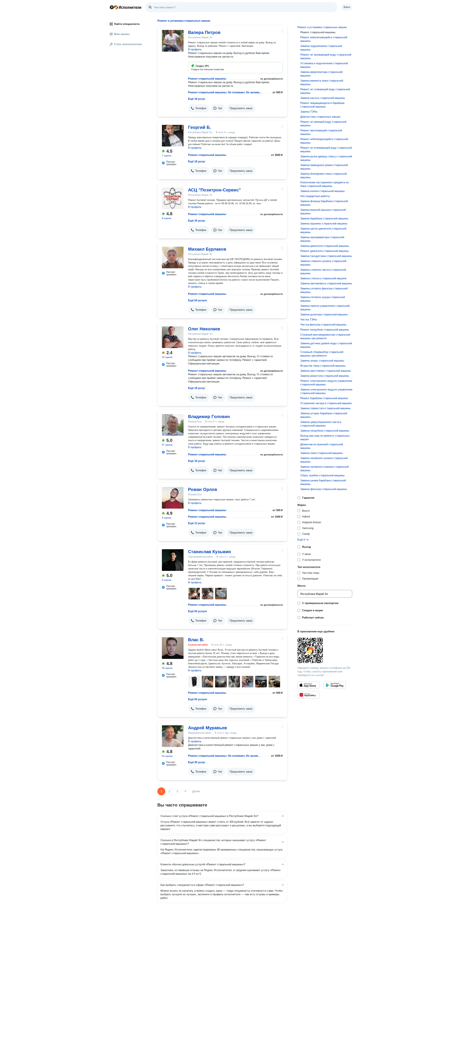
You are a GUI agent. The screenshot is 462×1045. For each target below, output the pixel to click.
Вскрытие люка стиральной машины (323, 365)
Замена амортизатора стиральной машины (321, 73)
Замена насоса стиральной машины (322, 97)
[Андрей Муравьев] (173, 736)
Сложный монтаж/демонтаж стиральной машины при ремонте (325, 336)
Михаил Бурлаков (207, 249)
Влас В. (196, 639)
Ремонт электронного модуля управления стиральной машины (326, 382)
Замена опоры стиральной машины (322, 360)
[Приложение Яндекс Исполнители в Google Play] (335, 685)
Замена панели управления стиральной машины (325, 307)
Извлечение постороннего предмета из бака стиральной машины (324, 184)
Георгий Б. (199, 127)
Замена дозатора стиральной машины (324, 314)
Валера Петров (204, 32)
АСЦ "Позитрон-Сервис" (214, 189)
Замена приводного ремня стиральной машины (324, 166)
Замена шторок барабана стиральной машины (323, 415)
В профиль (195, 49)
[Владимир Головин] (173, 425)
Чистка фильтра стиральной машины (323, 324)
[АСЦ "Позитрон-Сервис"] (173, 198)
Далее (196, 791)
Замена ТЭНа (308, 111)
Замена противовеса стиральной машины (326, 283)
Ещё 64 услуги (197, 300)
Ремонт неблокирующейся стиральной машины (324, 140)
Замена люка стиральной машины (321, 452)
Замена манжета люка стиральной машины (321, 82)
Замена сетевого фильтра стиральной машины (324, 290)
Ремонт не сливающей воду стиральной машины (325, 91)
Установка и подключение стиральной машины (324, 65)
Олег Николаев (204, 328)
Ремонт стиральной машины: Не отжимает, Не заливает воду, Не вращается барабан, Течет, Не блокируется (224, 755)
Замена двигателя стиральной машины (324, 245)
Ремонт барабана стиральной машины (324, 398)
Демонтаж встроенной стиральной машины (321, 446)
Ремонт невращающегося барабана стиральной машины (322, 104)
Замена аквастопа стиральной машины (324, 375)
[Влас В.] (173, 648)
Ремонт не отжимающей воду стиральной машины (326, 149)
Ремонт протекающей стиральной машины (321, 132)
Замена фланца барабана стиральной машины (324, 203)
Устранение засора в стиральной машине (326, 403)
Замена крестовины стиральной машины (325, 370)
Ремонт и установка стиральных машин (322, 27)
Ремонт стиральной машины (207, 78)
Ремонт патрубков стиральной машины (324, 329)
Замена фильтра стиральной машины (323, 489)
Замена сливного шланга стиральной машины (323, 262)
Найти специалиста (127, 23)
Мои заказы (122, 34)
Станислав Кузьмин (209, 551)
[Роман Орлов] (173, 498)
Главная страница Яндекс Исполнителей (125, 7)
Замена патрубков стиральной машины (324, 430)
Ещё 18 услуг (196, 98)
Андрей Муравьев (207, 727)
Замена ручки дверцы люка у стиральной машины (326, 158)
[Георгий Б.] (173, 136)
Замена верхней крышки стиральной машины (323, 211)
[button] (198, 108)
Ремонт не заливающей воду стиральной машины (325, 56)
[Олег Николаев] (173, 337)
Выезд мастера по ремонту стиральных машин (325, 437)
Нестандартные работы (315, 196)
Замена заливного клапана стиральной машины (324, 468)
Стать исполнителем (128, 44)
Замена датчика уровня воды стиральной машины (326, 345)
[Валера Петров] (173, 41)
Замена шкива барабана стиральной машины (323, 482)
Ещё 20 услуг (196, 762)
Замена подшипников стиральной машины (321, 47)
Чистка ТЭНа (308, 319)
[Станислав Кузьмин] (173, 560)
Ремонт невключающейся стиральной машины (323, 39)
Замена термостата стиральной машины (325, 408)
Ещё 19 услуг (196, 220)
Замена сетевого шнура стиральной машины (322, 299)
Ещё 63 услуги (197, 611)
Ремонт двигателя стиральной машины (324, 250)
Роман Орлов (202, 489)
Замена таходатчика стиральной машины (326, 255)
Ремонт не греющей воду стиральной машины (323, 123)
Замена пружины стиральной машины (323, 223)
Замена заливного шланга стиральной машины (324, 459)
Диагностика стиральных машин (320, 116)
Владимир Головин (209, 416)
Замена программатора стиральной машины (322, 239)
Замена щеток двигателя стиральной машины (323, 230)
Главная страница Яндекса (112, 7)
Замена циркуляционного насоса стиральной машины (320, 423)
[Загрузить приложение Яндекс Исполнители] (324, 650)
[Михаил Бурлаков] (173, 257)
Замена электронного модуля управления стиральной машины (326, 391)
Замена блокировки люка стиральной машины (323, 175)
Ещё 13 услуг (196, 523)
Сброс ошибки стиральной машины (322, 475)
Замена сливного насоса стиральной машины (323, 271)
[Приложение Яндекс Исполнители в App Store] (308, 685)
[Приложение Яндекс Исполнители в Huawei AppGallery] (308, 695)
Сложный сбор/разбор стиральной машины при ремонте (321, 353)
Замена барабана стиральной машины (324, 218)
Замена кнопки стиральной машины (322, 191)
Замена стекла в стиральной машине (323, 278)
